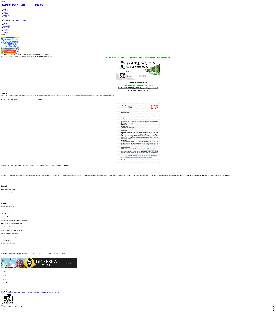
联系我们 (3, 1)
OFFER (5, 23)
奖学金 (5, 24)
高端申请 (5, 12)
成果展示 (5, 13)
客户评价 (5, 29)
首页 (4, 9)
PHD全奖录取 (6, 26)
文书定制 (5, 10)
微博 (2, 305)
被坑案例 (5, 30)
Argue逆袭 (6, 27)
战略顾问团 (6, 15)
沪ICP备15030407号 (5, 308)
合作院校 (45, 292)
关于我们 (5, 16)
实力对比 (5, 32)
